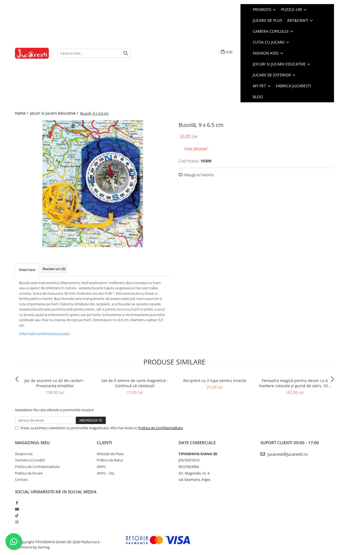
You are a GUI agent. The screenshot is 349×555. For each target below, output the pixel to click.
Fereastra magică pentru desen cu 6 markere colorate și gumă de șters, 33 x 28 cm (295, 383)
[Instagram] (17, 522)
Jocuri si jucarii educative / (54, 113)
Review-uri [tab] (54, 268)
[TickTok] (17, 515)
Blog (258, 96)
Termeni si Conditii (30, 460)
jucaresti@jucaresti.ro (287, 454)
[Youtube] (17, 509)
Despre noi (23, 453)
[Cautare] (126, 53)
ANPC (101, 466)
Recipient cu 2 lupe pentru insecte (214, 380)
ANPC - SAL (106, 473)
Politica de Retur (110, 460)
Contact (21, 479)
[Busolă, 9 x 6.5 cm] (92, 183)
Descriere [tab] (27, 269)
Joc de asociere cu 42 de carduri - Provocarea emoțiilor (55, 383)
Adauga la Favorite (198, 174)
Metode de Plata (110, 453)
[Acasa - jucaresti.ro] (32, 53)
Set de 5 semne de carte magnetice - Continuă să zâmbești (134, 383)
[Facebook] (17, 502)
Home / (22, 113)
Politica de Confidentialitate (160, 427)
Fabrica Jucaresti (293, 85)
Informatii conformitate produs (44, 333)
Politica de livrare (29, 473)
